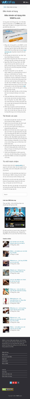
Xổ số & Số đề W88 (7, 356)
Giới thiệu (4, 372)
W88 (5, 7)
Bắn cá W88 (5, 363)
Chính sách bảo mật (7, 374)
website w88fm (19, 165)
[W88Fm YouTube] (16, 383)
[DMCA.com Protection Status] (7, 390)
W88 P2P (4, 359)
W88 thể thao (5, 352)
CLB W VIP (5, 361)
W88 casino (5, 354)
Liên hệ (4, 369)
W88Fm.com (19, 395)
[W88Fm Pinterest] (13, 383)
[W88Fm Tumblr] (18, 383)
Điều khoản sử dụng (7, 376)
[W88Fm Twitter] (11, 383)
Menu (27, 2)
